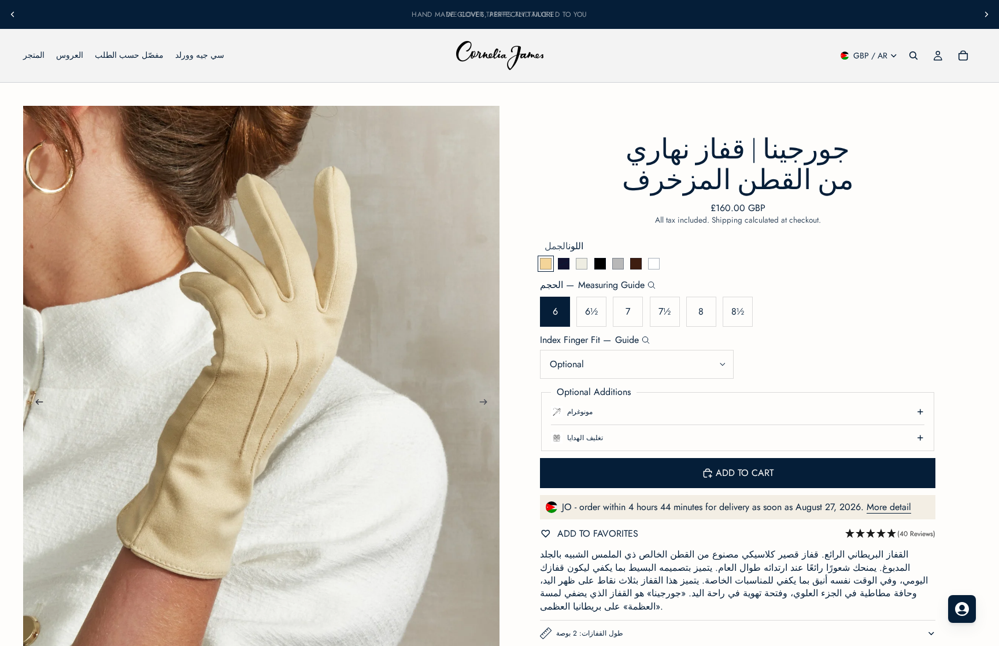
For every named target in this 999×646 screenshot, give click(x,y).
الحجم (592, 285)
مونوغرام (580, 412)
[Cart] (963, 55)
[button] (890, 534)
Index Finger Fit (589, 340)
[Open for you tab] (962, 609)
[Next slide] (986, 14)
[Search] (913, 55)
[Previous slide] (12, 14)
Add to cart (745, 472)
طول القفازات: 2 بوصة (589, 633)
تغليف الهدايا (585, 438)
